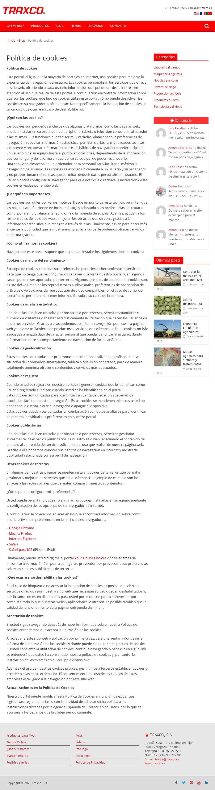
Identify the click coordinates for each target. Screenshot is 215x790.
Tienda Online (16, 742)
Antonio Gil (176, 230)
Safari (13, 544)
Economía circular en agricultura (191, 328)
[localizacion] (147, 735)
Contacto (118, 26)
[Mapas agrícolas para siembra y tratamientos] (167, 350)
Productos (40, 26)
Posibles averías (18, 762)
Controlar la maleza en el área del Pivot (193, 276)
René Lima (175, 206)
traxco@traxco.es (167, 759)
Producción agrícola (167, 93)
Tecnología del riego (168, 106)
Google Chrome (21, 528)
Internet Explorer (22, 538)
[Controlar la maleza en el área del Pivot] (167, 270)
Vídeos (80, 742)
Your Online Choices (90, 558)
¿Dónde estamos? (19, 749)
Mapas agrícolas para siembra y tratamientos (193, 358)
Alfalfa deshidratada (192, 302)
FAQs (79, 735)
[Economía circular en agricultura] (167, 322)
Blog (60, 26)
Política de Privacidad (91, 762)
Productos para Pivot (21, 735)
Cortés (172, 186)
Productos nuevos (166, 100)
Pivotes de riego (165, 87)
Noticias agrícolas (166, 80)
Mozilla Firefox (20, 533)
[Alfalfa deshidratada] (167, 298)
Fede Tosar (176, 167)
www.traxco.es (155, 763)
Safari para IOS (20, 549)
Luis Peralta (176, 128)
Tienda (75, 26)
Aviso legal (83, 756)
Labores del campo (167, 67)
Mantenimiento (17, 756)
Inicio (12, 40)
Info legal (82, 749)
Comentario (183, 120)
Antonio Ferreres (180, 148)
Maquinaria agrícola (168, 74)
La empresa (15, 26)
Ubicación (96, 26)
